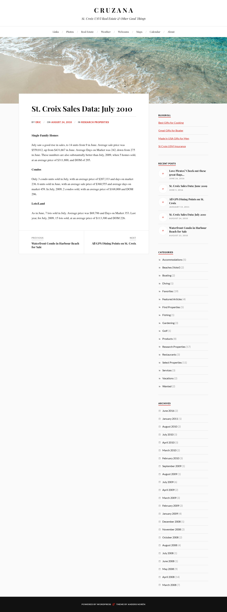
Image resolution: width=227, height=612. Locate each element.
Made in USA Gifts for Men (173, 138)
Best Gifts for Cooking (171, 122)
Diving (166, 283)
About (171, 31)
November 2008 (171, 529)
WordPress (104, 604)
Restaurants (169, 354)
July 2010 (167, 434)
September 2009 (171, 466)
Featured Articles (172, 299)
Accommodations (172, 259)
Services (167, 370)
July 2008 (167, 553)
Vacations (168, 378)
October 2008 (170, 537)
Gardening (168, 322)
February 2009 (170, 505)
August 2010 (169, 426)
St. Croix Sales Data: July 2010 (82, 108)
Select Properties (172, 362)
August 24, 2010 (61, 122)
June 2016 (168, 410)
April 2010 (168, 442)
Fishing (166, 314)
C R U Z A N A (113, 10)
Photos (70, 31)
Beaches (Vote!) (171, 267)
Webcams (123, 31)
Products (167, 338)
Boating (166, 275)
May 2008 (168, 568)
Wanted (166, 386)
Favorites (167, 291)
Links (56, 31)
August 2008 (169, 545)
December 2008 (171, 521)
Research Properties (95, 122)
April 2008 (168, 576)
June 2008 (168, 561)
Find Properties (171, 307)
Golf (164, 330)
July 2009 (167, 482)
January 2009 (170, 513)
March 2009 (169, 497)
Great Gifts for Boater (170, 130)
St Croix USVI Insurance (172, 146)
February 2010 (170, 458)
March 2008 (169, 584)
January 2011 (170, 418)
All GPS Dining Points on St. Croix (114, 243)
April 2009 (168, 489)
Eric (38, 122)
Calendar (155, 31)
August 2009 (169, 474)
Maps (139, 31)
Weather (106, 31)
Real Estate (87, 31)
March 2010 (169, 450)
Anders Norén (136, 604)
